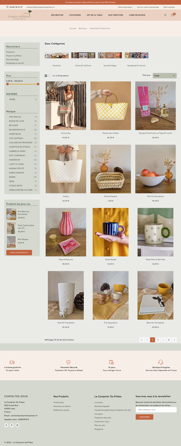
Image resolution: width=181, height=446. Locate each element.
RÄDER (23, 177)
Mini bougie (23, 239)
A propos (99, 414)
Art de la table (94, 15)
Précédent (141, 340)
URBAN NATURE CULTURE (23, 190)
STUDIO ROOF (23, 185)
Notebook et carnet (15, 63)
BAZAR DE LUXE (23, 121)
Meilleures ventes (61, 410)
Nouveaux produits (62, 406)
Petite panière (110, 196)
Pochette (10, 52)
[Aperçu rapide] (62, 129)
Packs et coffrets (14, 56)
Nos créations (115, 15)
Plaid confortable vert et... (26, 226)
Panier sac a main (111, 133)
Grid (46, 75)
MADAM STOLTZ (23, 168)
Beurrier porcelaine (155, 322)
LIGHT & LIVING (23, 164)
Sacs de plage (12, 59)
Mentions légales (102, 406)
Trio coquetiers (110, 322)
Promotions (59, 402)
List (49, 75)
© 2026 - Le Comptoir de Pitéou (18, 442)
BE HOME (23, 125)
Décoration (57, 15)
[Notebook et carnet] (136, 55)
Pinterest (12, 425)
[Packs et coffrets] (83, 55)
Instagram (17, 425)
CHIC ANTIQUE (23, 138)
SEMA (23, 181)
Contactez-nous (16, 396)
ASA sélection (23, 117)
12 (169, 340)
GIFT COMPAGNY (23, 155)
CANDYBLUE (23, 134)
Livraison (99, 402)
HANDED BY (23, 160)
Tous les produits (19, 252)
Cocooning (75, 15)
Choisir (164, 75)
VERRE (23, 99)
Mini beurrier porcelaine (23, 212)
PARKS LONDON (23, 173)
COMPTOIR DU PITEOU (23, 147)
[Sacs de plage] (110, 55)
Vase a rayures (66, 259)
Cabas (66, 196)
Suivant (174, 340)
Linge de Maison (137, 15)
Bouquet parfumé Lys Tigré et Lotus (155, 133)
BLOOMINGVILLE (23, 129)
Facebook (6, 425)
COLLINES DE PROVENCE (23, 142)
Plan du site (100, 425)
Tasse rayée (110, 259)
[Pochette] (57, 55)
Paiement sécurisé (103, 417)
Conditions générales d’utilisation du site (113, 410)
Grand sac (66, 133)
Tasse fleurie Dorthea (155, 259)
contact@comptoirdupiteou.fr (24, 415)
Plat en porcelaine (155, 196)
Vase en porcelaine (65, 322)
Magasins (99, 429)
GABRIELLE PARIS (23, 151)
